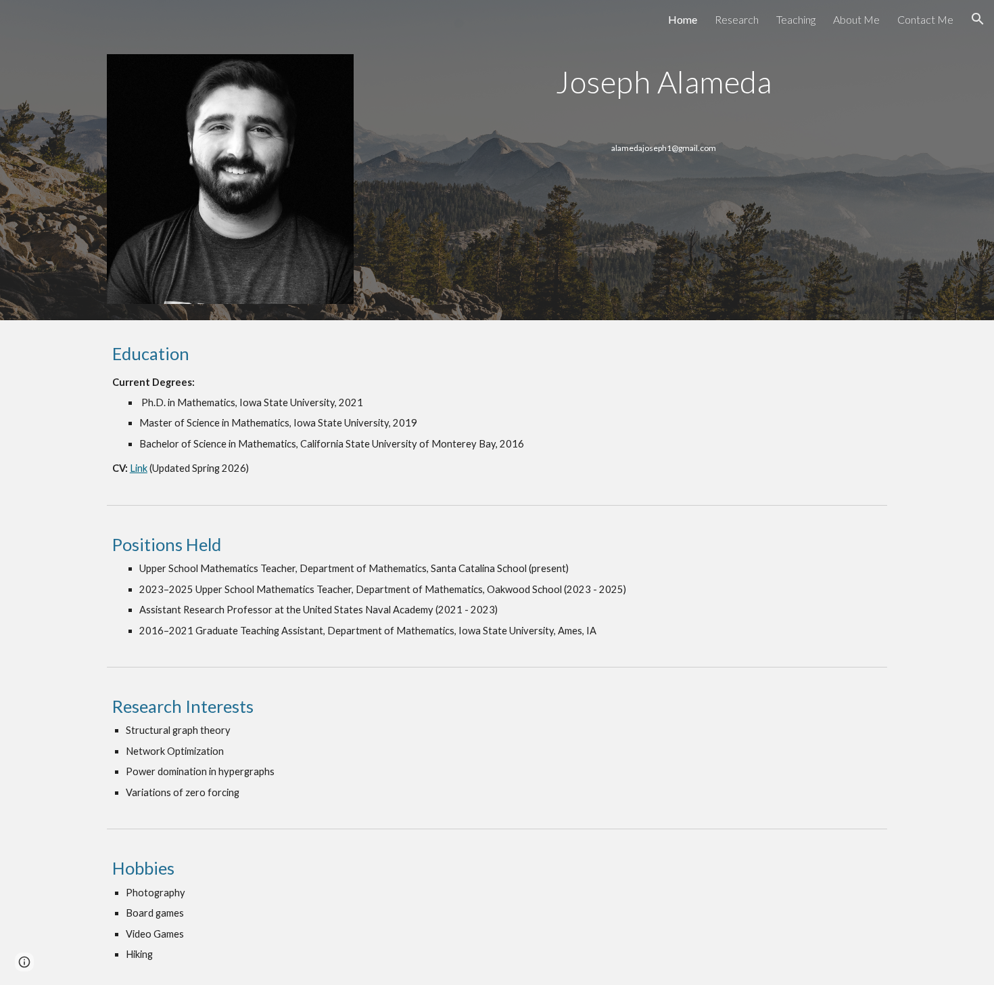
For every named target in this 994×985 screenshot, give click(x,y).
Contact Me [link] (925, 19)
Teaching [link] (795, 19)
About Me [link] (856, 19)
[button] (978, 19)
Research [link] (737, 19)
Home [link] (682, 19)
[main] (663, 82)
